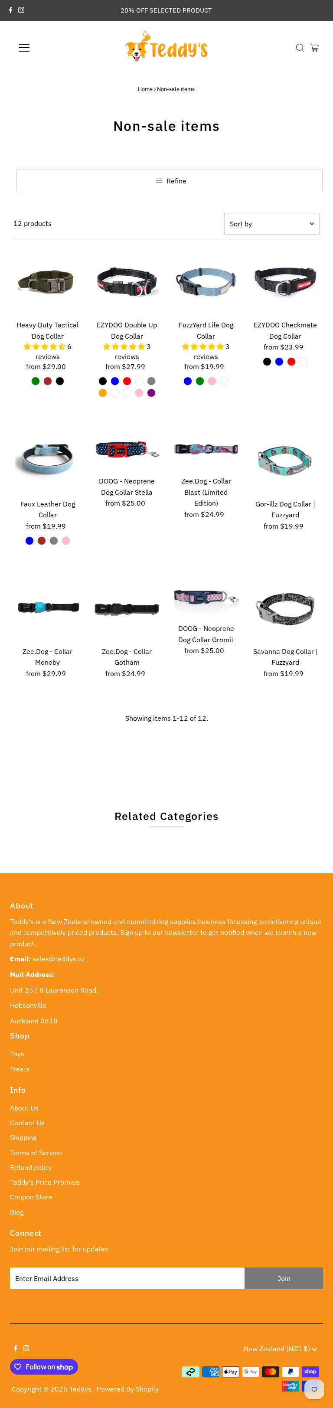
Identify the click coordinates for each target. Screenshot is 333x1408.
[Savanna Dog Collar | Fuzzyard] (285, 608)
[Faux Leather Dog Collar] (47, 461)
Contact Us (27, 1122)
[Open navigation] (50, 48)
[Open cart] (314, 47)
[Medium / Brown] (47, 381)
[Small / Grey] (151, 381)
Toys (17, 1053)
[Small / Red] (127, 381)
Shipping (23, 1137)
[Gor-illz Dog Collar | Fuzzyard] (285, 461)
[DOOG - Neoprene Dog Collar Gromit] (206, 597)
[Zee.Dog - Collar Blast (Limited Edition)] (206, 449)
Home (145, 89)
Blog (16, 1212)
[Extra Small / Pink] (212, 381)
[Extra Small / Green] (200, 381)
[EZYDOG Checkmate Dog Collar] (285, 282)
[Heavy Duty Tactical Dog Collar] (47, 282)
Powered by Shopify (128, 1389)
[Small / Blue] (115, 381)
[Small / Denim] (115, 393)
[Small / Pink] (139, 393)
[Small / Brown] (41, 540)
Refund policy (31, 1167)
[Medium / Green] (35, 381)
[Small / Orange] (102, 393)
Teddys (80, 1389)
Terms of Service (36, 1152)
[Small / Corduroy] (127, 393)
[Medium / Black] (60, 381)
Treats (20, 1069)
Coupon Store (31, 1196)
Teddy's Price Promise (44, 1182)
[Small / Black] (102, 381)
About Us (24, 1108)
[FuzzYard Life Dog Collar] (206, 282)
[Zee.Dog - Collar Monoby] (47, 608)
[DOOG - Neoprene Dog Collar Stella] (127, 449)
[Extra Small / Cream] (224, 381)
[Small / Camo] (139, 381)
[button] (45, 346)
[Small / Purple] (151, 393)
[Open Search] (300, 48)
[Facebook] (11, 10)
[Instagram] (21, 10)
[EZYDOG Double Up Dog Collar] (127, 282)
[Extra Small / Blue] (187, 381)
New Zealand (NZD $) (278, 1348)
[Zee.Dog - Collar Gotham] (127, 608)
